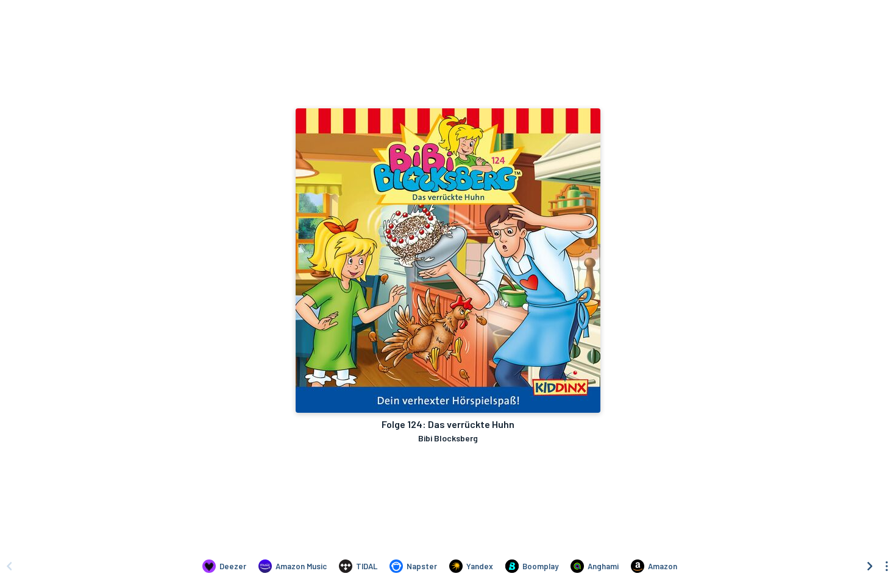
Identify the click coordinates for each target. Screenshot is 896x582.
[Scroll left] (9, 566)
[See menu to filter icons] (887, 566)
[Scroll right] (870, 566)
